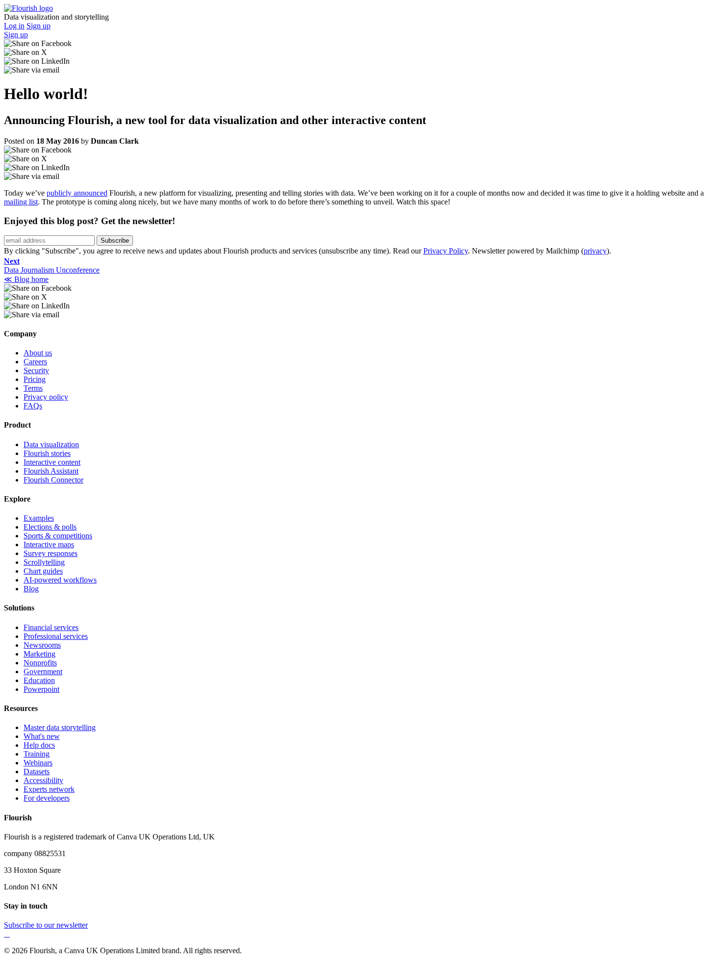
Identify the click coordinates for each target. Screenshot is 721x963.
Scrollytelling (44, 562)
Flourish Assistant (51, 471)
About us (38, 353)
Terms (33, 388)
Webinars (38, 763)
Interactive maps (49, 544)
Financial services (51, 627)
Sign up (38, 26)
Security (36, 370)
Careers (35, 361)
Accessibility (43, 780)
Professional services (56, 636)
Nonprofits (40, 663)
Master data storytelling (60, 727)
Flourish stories (47, 453)
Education (39, 680)
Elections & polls (50, 527)
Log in (14, 26)
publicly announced (77, 193)
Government (43, 671)
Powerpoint (41, 689)
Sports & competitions (58, 536)
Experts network (49, 789)
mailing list (21, 202)
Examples (39, 518)
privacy (595, 251)
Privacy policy (46, 397)
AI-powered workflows (60, 580)
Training (37, 754)
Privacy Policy (445, 251)
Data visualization (51, 444)
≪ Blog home (26, 279)
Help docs (39, 745)
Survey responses (50, 553)
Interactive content (52, 462)
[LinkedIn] (9, 934)
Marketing (39, 654)
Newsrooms (42, 645)
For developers (47, 798)
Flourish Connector (53, 480)
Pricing (35, 379)
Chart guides (43, 571)
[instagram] (7, 934)
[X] (5, 934)
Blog (31, 588)
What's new (42, 736)
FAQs (33, 406)
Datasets (37, 771)
